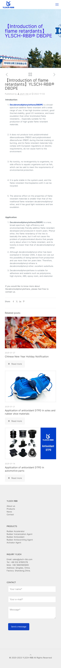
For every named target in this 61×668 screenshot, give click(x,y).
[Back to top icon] (31, 655)
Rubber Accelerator (16, 531)
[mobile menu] (57, 4)
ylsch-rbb (24, 94)
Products (11, 509)
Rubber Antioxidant (15, 537)
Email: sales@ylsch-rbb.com (19, 559)
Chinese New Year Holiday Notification (27, 356)
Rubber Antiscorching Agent (20, 540)
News (9, 511)
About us (11, 506)
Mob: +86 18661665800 (18, 565)
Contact (10, 514)
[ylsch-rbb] (8, 4)
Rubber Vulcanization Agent (19, 534)
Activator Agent (14, 542)
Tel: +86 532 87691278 (17, 562)
